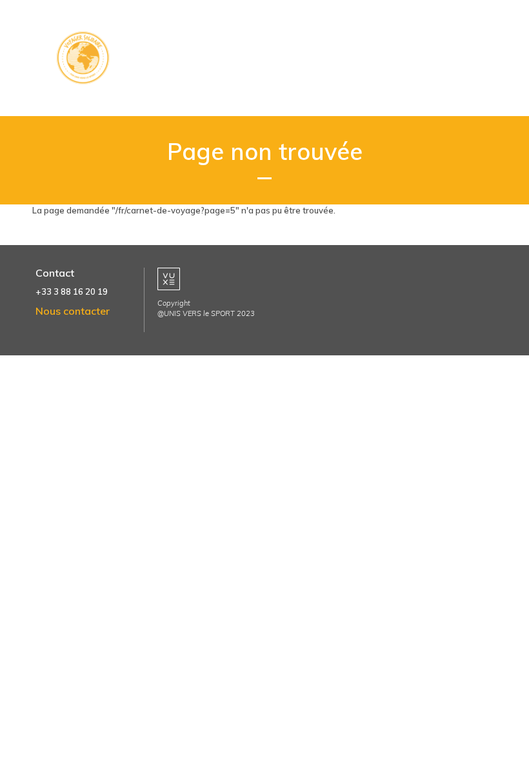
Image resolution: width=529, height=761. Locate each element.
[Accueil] (87, 58)
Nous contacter (72, 310)
